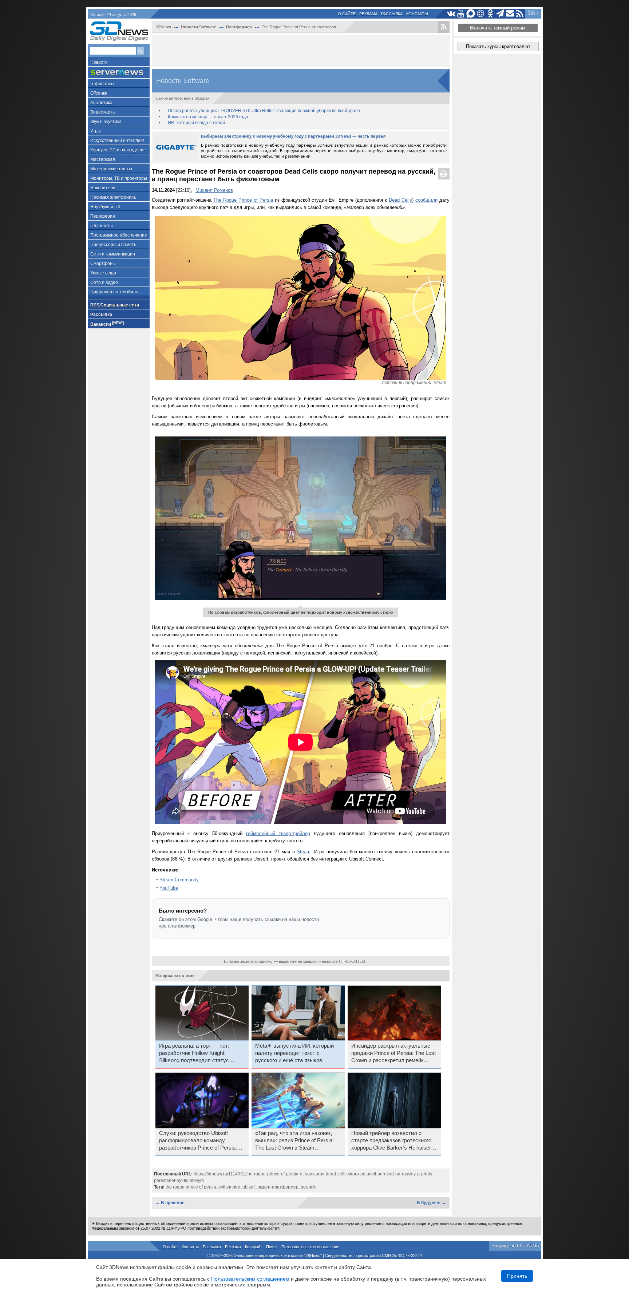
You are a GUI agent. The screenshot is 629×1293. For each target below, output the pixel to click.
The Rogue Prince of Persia (243, 200)
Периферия (102, 216)
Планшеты (101, 225)
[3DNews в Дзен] (481, 13)
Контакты (417, 14)
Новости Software (198, 27)
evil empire (229, 1187)
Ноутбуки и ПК (105, 206)
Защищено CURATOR (515, 1246)
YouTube (168, 888)
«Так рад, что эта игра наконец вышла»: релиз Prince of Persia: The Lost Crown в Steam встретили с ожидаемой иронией (296, 1140)
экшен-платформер (278, 1187)
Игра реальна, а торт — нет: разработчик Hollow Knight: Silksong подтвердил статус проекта (194, 1053)
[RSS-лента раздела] (444, 27)
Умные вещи (103, 273)
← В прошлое (170, 1202)
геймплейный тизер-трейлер (278, 833)
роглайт (309, 1187)
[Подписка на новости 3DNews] (510, 13)
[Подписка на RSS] (520, 13)
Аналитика (101, 102)
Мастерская (102, 159)
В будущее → (431, 1202)
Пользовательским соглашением (250, 1279)
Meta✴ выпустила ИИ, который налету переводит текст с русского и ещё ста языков (294, 1053)
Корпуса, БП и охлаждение (118, 150)
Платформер (239, 27)
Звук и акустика (106, 121)
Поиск (271, 1247)
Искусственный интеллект (117, 140)
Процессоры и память (113, 244)
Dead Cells (400, 200)
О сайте (347, 14)
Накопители (102, 187)
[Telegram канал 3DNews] (500, 13)
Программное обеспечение (118, 235)
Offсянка (98, 93)
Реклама (368, 14)
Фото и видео (104, 282)
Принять (517, 1276)
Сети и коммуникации (112, 254)
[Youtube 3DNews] (461, 13)
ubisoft (249, 1187)
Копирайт (253, 1247)
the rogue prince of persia (191, 1187)
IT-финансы (102, 83)
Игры (95, 131)
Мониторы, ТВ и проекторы (118, 178)
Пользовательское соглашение (310, 1247)
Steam (303, 851)
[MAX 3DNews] (471, 13)
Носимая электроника (113, 197)
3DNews (163, 27)
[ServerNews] (119, 73)
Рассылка (392, 14)
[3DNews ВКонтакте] (451, 13)
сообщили (426, 200)
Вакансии (107, 324)
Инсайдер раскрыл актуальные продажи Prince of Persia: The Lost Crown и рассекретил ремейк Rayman (393, 1053)
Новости (99, 62)
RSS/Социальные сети (114, 305)
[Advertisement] (300, 51)
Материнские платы (111, 168)
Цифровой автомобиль (114, 291)
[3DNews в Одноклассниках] (490, 13)
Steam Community (179, 879)
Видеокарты (103, 112)
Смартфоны (103, 263)
